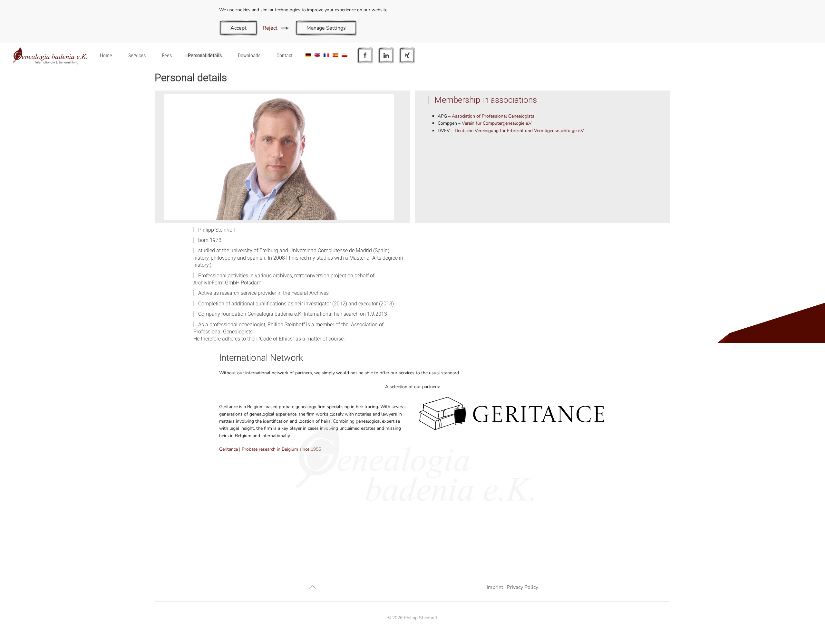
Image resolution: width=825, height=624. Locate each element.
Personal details (205, 56)
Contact (285, 56)
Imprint (495, 587)
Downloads (249, 56)
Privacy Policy (522, 587)
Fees (167, 56)
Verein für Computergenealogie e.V (497, 123)
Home (106, 56)
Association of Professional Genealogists (493, 116)
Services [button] (137, 56)
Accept (238, 28)
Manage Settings (326, 28)
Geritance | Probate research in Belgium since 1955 (270, 449)
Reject (270, 28)
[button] (312, 587)
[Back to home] (50, 55)
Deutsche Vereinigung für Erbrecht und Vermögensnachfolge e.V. (520, 131)
